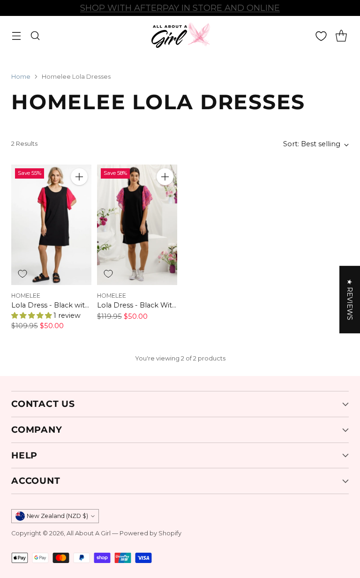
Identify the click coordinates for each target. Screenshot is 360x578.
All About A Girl (89, 533)
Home (20, 76)
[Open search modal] (35, 35)
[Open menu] (16, 35)
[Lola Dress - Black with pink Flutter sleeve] (51, 225)
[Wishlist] (321, 36)
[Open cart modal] (341, 35)
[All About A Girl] (180, 35)
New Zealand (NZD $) (57, 515)
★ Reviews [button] (349, 299)
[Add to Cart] (79, 176)
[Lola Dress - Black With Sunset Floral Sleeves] (137, 225)
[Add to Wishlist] (22, 274)
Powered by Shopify (150, 533)
